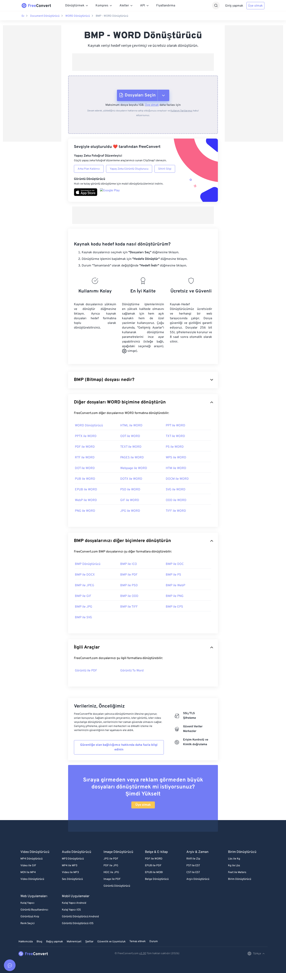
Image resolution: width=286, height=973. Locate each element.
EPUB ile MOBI (154, 872)
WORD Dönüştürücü (77, 16)
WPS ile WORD (176, 458)
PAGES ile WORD (132, 458)
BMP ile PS (173, 575)
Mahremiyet (74, 941)
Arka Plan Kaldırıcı (89, 169)
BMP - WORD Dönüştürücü (112, 16)
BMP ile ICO (128, 564)
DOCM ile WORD (177, 479)
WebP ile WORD (86, 500)
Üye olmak (255, 6)
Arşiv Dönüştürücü (197, 879)
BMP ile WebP (175, 585)
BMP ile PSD (129, 585)
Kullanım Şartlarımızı (181, 110)
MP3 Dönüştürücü (73, 858)
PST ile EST (193, 865)
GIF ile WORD (129, 500)
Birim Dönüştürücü (239, 879)
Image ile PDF (112, 879)
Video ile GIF (28, 865)
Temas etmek (137, 941)
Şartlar (89, 941)
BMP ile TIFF (129, 607)
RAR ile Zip (193, 858)
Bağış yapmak (54, 941)
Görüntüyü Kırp (29, 916)
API (142, 6)
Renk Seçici (27, 923)
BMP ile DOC (175, 564)
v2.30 (142, 953)
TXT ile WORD (175, 436)
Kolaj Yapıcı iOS (71, 909)
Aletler (124, 6)
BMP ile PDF (129, 575)
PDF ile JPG (111, 865)
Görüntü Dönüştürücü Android (80, 916)
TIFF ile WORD (176, 511)
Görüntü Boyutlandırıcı (34, 909)
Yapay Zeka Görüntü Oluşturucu (129, 169)
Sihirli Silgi (164, 169)
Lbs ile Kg (234, 858)
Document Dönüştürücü (45, 16)
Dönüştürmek (74, 6)
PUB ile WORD (85, 479)
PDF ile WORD (85, 447)
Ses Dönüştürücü (72, 879)
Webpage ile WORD (133, 468)
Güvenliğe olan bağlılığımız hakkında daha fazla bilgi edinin (119, 747)
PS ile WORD (175, 447)
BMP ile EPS (174, 607)
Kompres (102, 6)
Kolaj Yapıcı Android (74, 903)
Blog (39, 941)
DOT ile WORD (85, 468)
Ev (23, 16)
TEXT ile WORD (130, 447)
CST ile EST (193, 872)
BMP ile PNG (174, 596)
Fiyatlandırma (165, 6)
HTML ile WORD (131, 426)
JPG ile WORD (130, 511)
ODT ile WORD (130, 436)
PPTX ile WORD (86, 436)
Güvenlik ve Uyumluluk (111, 941)
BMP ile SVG (83, 617)
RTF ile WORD (85, 458)
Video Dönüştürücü (32, 879)
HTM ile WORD (176, 468)
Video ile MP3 (70, 872)
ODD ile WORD (176, 500)
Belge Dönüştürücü (157, 879)
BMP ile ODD (129, 596)
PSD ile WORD (130, 490)
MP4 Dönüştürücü (31, 858)
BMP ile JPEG (84, 585)
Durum (153, 941)
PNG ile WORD (85, 511)
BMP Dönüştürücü (87, 564)
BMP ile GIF (83, 596)
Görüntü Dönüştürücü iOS (77, 923)
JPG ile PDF (111, 858)
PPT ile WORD (175, 426)
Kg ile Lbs (234, 865)
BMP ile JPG (83, 607)
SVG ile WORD (175, 490)
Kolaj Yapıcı (27, 903)
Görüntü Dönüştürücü (117, 886)
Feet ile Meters (237, 872)
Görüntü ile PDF (86, 671)
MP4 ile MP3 (69, 865)
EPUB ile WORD (86, 490)
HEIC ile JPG (111, 872)
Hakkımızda (25, 941)
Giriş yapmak (234, 6)
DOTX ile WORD (131, 479)
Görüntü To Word (132, 671)
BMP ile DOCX (85, 575)
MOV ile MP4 (28, 872)
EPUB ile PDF (153, 865)
